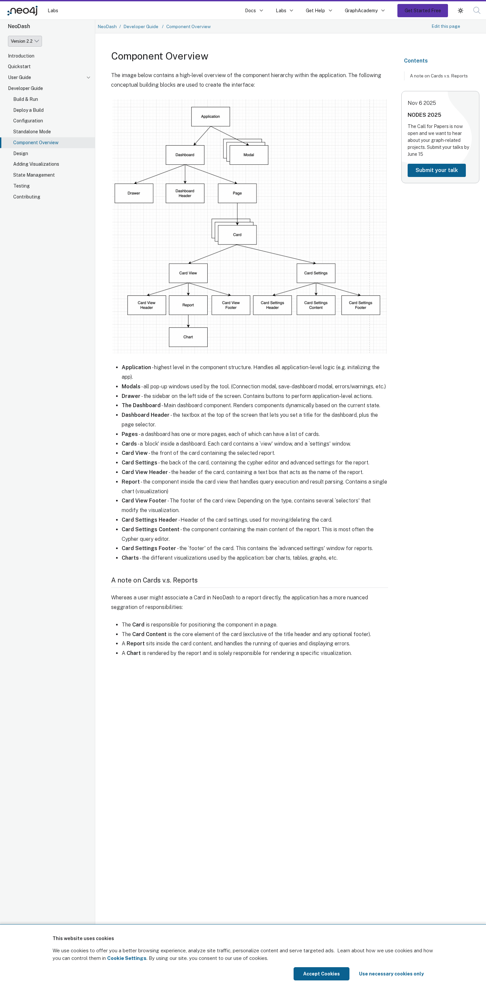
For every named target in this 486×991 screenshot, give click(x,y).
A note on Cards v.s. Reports (439, 75)
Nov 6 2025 (422, 103)
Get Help (315, 10)
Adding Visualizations (36, 164)
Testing (21, 186)
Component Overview (36, 143)
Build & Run (25, 99)
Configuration (28, 121)
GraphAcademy (361, 10)
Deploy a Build (28, 110)
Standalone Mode (32, 132)
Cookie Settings (126, 958)
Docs (250, 10)
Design (20, 153)
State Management (34, 175)
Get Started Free (423, 10)
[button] (460, 10)
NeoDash (107, 26)
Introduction (21, 56)
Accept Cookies (321, 973)
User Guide (19, 77)
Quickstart (19, 66)
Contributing (26, 197)
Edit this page (446, 26)
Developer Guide (25, 88)
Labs (53, 10)
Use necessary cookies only (391, 973)
